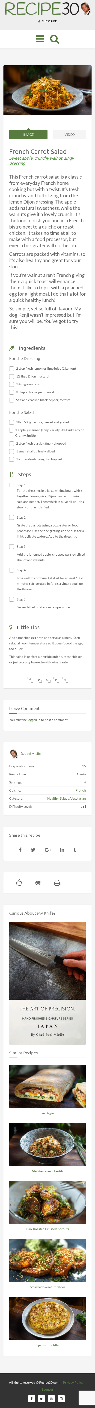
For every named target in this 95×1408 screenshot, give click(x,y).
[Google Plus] (48, 850)
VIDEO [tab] (70, 134)
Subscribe (49, 21)
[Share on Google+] (47, 680)
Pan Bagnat (47, 1113)
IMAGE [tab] (28, 134)
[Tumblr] (75, 850)
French (81, 790)
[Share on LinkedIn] (56, 680)
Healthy (53, 798)
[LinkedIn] (62, 850)
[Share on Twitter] (39, 680)
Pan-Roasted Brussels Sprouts (47, 1229)
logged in (33, 720)
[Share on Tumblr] (65, 680)
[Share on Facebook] (30, 680)
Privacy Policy (73, 1382)
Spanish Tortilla (47, 1345)
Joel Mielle (33, 753)
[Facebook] (20, 850)
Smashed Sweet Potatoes (47, 1287)
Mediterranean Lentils (47, 1171)
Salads (64, 798)
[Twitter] (33, 850)
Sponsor (47, 1389)
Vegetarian (78, 798)
